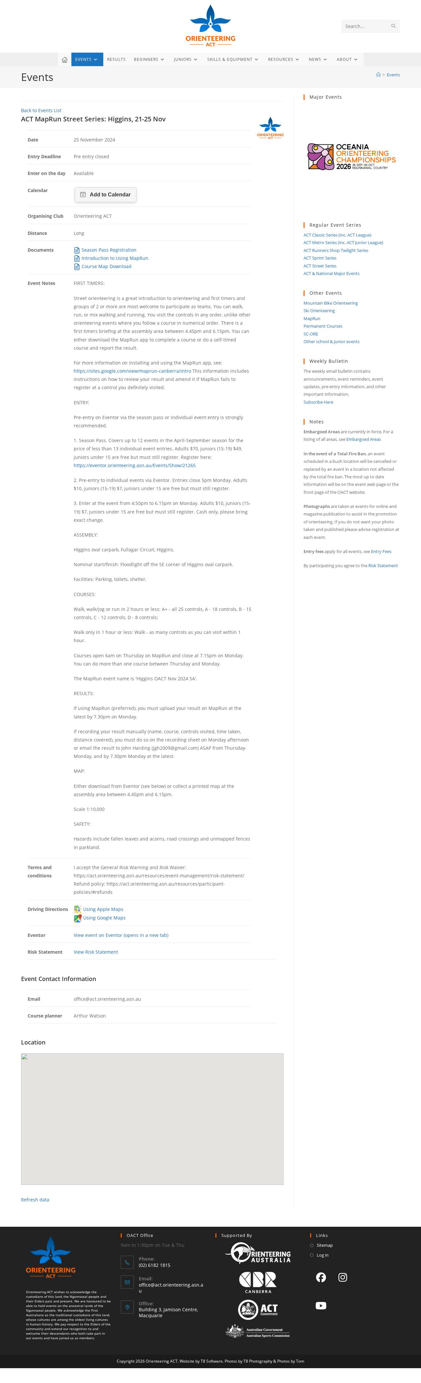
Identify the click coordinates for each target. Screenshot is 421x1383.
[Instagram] (343, 1277)
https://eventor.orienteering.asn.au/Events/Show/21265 (135, 465)
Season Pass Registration (108, 250)
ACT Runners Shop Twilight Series (336, 250)
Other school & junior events (331, 341)
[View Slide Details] (352, 161)
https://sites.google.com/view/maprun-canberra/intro (132, 371)
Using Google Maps (104, 918)
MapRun (312, 318)
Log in (323, 1255)
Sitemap (325, 1245)
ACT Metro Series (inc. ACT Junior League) (343, 242)
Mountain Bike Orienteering (331, 303)
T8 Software (212, 1361)
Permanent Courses (323, 326)
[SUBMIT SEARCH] (393, 26)
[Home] (378, 75)
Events (393, 75)
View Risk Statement (96, 952)
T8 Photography (257, 1361)
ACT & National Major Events (331, 273)
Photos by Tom (290, 1361)
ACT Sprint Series (320, 258)
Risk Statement (383, 565)
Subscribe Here (318, 402)
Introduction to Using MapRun (114, 258)
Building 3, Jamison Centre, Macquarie (168, 1312)
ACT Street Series (320, 266)
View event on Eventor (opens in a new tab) (121, 935)
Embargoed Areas (363, 439)
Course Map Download (106, 266)
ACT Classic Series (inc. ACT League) (337, 235)
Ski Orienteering (319, 311)
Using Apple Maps (102, 909)
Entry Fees (381, 551)
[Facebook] (321, 1277)
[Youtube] (321, 1305)
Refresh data (35, 1199)
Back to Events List (41, 110)
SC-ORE (311, 334)
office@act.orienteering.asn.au (171, 1288)
